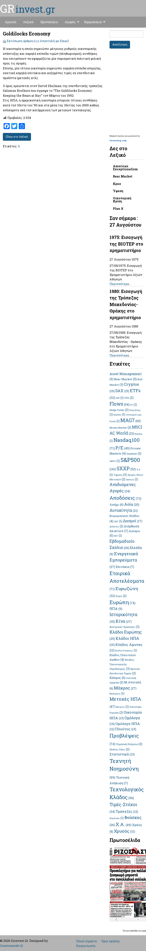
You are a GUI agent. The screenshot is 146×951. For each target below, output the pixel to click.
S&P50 (115, 461)
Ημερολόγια (93, 22)
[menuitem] (11, 22)
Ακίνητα (132, 479)
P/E (122, 447)
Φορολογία (117, 818)
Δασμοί (132, 520)
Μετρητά (122, 707)
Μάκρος (125, 688)
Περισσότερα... (120, 284)
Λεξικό (28, 22)
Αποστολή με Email (54, 41)
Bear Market (122, 176)
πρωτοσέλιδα (131, 931)
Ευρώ (121, 596)
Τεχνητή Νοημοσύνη (124, 768)
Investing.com (118, 140)
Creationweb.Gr (11, 946)
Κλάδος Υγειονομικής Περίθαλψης (122, 664)
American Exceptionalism (125, 167)
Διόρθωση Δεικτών (124, 528)
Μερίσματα (117, 693)
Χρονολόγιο (49, 22)
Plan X (118, 208)
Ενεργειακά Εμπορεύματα (124, 560)
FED (128, 397)
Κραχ (117, 184)
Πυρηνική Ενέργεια (129, 744)
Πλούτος (125, 728)
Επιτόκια (125, 567)
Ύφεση (118, 191)
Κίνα (124, 621)
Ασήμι (116, 505)
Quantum (134, 453)
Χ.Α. (123, 824)
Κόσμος (117, 678)
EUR (120, 398)
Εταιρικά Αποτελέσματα (127, 580)
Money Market (120, 427)
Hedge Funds (119, 409)
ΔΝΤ (118, 521)
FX (133, 405)
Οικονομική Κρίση (122, 199)
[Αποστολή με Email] (37, 41)
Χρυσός (124, 831)
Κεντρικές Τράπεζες (124, 627)
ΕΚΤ (118, 536)
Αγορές (70, 22)
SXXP (126, 468)
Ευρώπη (122, 602)
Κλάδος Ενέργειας (126, 650)
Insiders (119, 414)
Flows (119, 404)
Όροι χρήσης (111, 941)
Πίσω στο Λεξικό (17, 136)
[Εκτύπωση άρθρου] (4, 41)
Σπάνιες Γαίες (119, 749)
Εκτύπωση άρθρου (20, 41)
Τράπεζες (127, 811)
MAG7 (130, 420)
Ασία (131, 504)
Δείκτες (116, 526)
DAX (122, 390)
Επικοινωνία (85, 945)
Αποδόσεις (125, 497)
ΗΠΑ (116, 608)
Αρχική (10, 22)
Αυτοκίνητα (124, 510)
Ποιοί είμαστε (86, 941)
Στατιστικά (122, 754)
